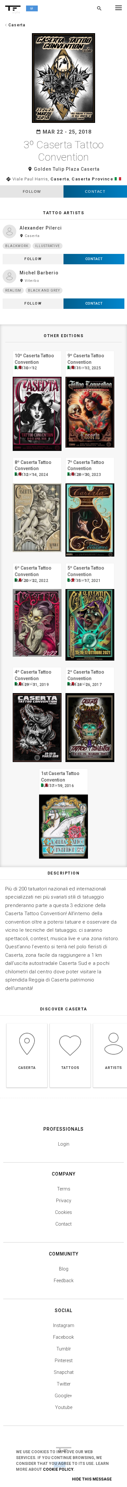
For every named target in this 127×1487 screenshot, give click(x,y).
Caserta (59, 179)
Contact (95, 191)
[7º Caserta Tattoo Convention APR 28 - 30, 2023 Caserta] (90, 456)
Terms (63, 1188)
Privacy (63, 1200)
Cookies (63, 1212)
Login (63, 1144)
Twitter (64, 1384)
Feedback (64, 1280)
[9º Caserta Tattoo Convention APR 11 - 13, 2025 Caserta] (90, 350)
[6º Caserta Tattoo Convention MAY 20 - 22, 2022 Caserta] (37, 562)
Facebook (63, 1337)
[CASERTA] (27, 1023)
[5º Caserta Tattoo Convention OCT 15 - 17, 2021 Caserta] (90, 562)
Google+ (63, 1395)
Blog (63, 1268)
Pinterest (64, 1360)
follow (32, 191)
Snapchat (64, 1372)
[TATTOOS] (70, 1023)
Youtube (63, 1407)
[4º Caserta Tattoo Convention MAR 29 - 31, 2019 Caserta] (37, 666)
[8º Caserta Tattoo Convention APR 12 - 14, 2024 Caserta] (37, 456)
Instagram (63, 1325)
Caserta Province (92, 179)
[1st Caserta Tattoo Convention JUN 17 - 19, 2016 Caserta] (63, 768)
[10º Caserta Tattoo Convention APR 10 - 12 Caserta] (37, 350)
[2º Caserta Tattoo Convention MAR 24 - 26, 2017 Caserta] (90, 666)
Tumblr (63, 1348)
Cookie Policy (58, 1469)
